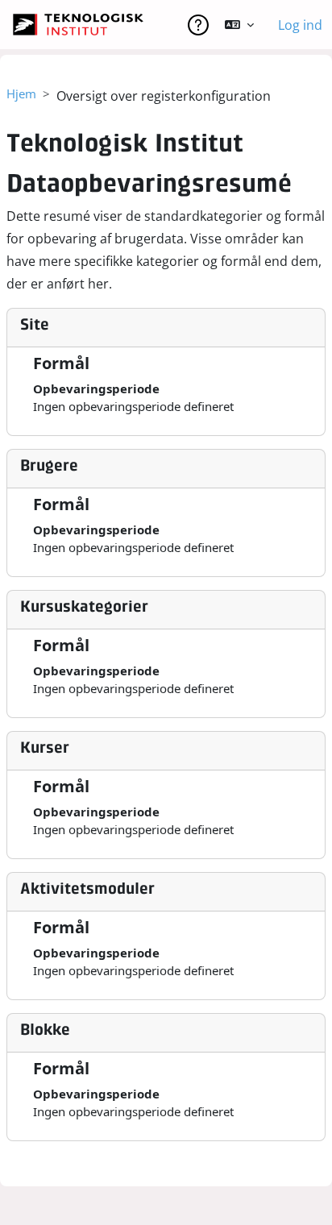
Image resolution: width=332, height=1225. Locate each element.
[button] (239, 25)
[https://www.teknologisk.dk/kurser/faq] (198, 25)
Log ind (300, 25)
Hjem (21, 93)
